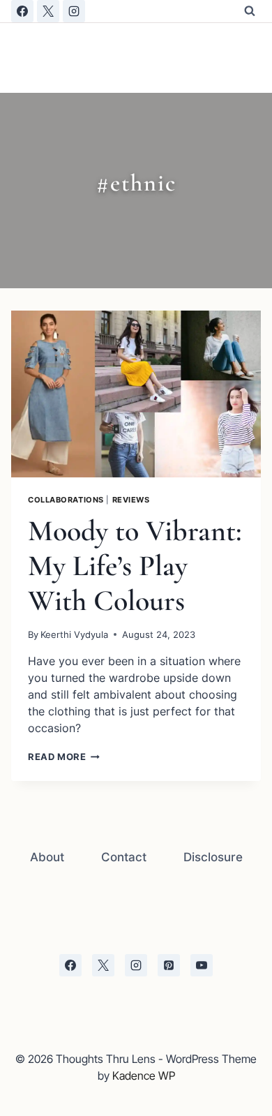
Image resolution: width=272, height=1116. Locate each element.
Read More (64, 757)
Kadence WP (143, 1075)
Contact (123, 857)
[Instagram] (74, 11)
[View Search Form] (250, 11)
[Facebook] (22, 11)
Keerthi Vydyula (74, 635)
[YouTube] (201, 965)
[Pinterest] (169, 965)
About (47, 857)
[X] (48, 11)
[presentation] (136, 394)
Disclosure (213, 857)
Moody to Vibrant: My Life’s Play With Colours (135, 566)
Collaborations (66, 500)
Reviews (131, 500)
